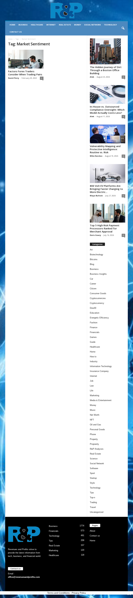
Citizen (93, 288)
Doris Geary (95, 235)
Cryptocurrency (97, 303)
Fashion (93, 322)
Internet (51, 24)
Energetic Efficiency (99, 317)
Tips (92, 492)
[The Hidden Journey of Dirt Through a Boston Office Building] (107, 51)
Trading (93, 502)
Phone (93, 434)
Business (23, 24)
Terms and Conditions (58, 593)
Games (93, 337)
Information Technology (101, 366)
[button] (123, 28)
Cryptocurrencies (98, 298)
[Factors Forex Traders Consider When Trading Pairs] (25, 59)
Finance (93, 327)
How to (93, 356)
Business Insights (98, 274)
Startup (93, 478)
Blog (92, 264)
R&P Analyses (96, 449)
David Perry (13, 78)
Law (92, 386)
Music (93, 410)
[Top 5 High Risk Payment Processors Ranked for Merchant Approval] (107, 213)
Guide (92, 342)
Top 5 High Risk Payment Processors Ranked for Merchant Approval (104, 228)
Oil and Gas (95, 424)
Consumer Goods (98, 293)
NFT (92, 420)
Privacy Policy (79, 593)
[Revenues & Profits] (66, 10)
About (92, 531)
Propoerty (94, 444)
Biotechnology (96, 254)
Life (91, 390)
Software (94, 468)
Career (93, 283)
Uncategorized (96, 512)
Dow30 (93, 308)
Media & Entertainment (100, 400)
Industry (93, 361)
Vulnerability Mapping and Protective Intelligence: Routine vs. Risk (105, 149)
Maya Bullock (96, 195)
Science (93, 458)
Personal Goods (97, 429)
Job (91, 381)
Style (92, 483)
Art (91, 249)
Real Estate (65, 24)
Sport (92, 473)
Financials (94, 332)
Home (12, 24)
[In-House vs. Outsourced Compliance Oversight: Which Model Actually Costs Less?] (107, 94)
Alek (92, 77)
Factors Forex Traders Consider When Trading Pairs (25, 73)
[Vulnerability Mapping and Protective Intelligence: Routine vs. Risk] (107, 134)
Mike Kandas (96, 156)
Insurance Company (99, 371)
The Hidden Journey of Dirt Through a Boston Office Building (105, 70)
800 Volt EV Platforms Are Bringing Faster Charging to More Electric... (106, 189)
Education (94, 313)
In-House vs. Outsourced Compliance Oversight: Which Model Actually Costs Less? (107, 109)
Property (94, 439)
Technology (110, 24)
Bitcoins (93, 259)
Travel (93, 507)
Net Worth (94, 415)
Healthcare (37, 24)
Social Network (92, 24)
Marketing (94, 395)
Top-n (92, 497)
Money (77, 24)
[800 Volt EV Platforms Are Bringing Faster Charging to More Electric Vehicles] (107, 173)
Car (91, 279)
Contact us (16, 32)
